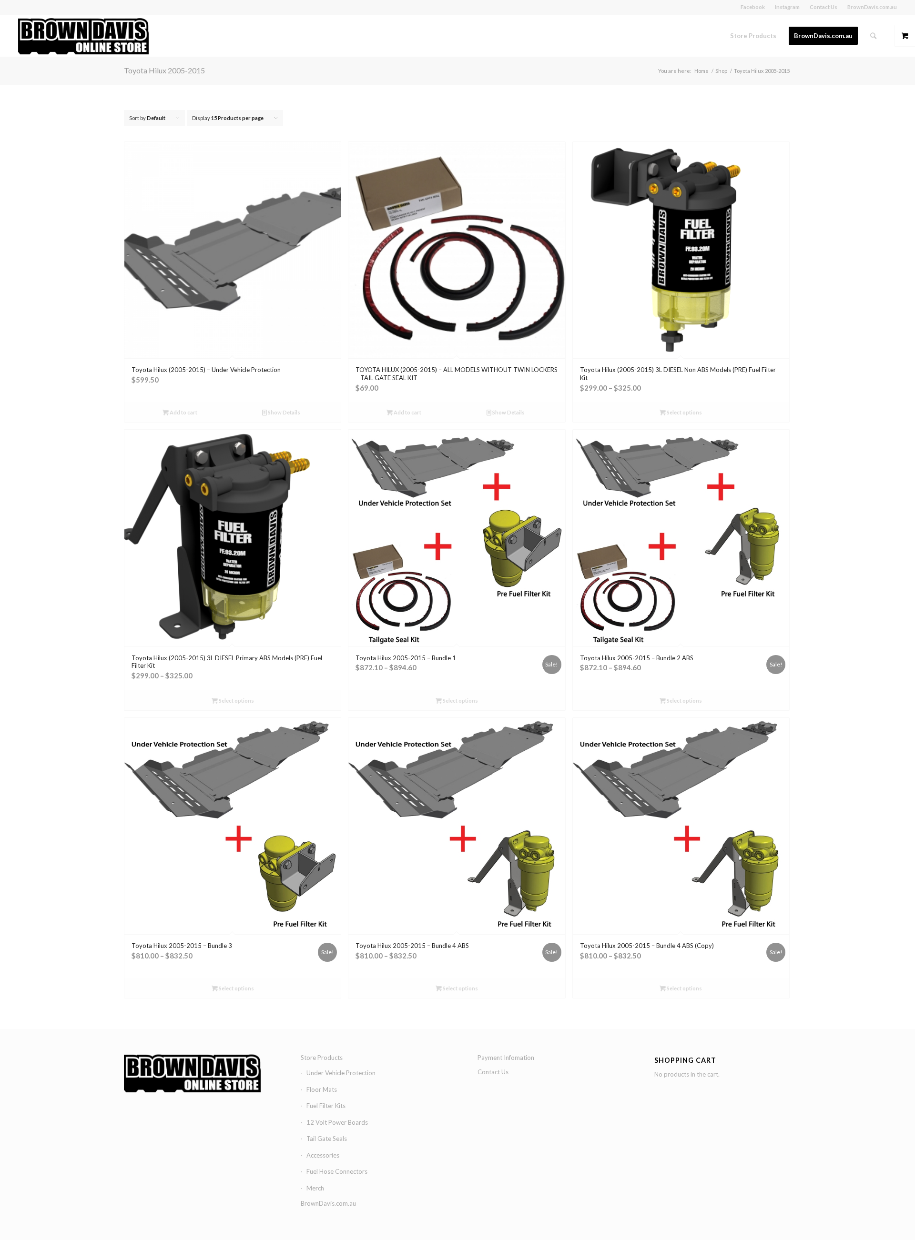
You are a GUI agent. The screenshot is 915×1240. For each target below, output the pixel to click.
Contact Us (823, 7)
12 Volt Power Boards (337, 1122)
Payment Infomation (506, 1057)
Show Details (283, 412)
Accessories (322, 1155)
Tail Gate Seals (326, 1138)
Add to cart (183, 412)
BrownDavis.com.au (872, 7)
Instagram (787, 7)
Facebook (753, 7)
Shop (721, 71)
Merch (315, 1188)
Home (701, 71)
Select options (684, 412)
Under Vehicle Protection (341, 1073)
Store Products (322, 1057)
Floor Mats (321, 1089)
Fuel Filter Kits (326, 1105)
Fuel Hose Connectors (336, 1171)
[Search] (873, 36)
